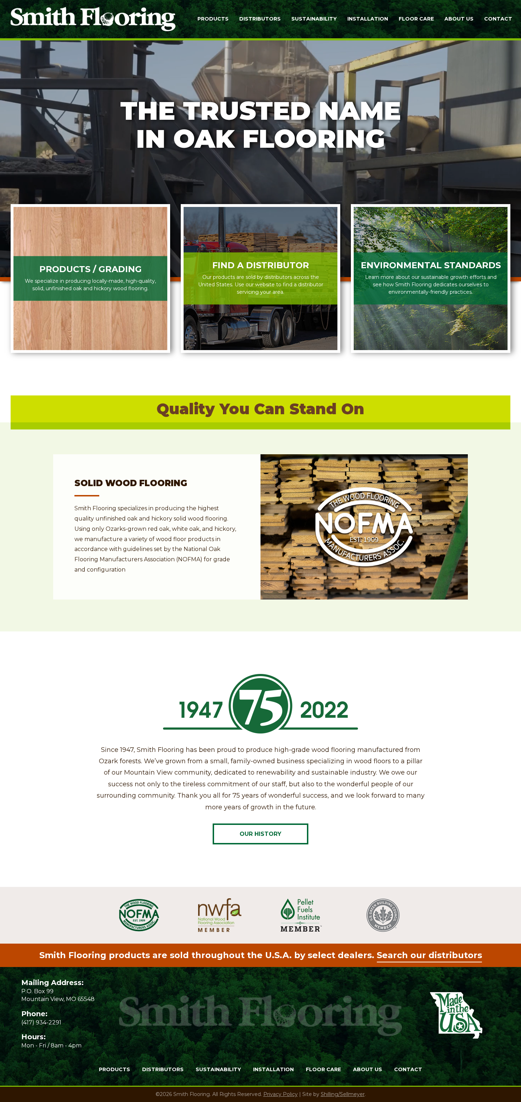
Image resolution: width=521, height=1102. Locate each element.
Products (213, 19)
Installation (367, 19)
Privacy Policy (280, 1094)
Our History (260, 834)
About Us (459, 19)
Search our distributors (429, 955)
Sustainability (314, 19)
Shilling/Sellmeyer (343, 1094)
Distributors (260, 19)
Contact (498, 19)
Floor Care (416, 19)
